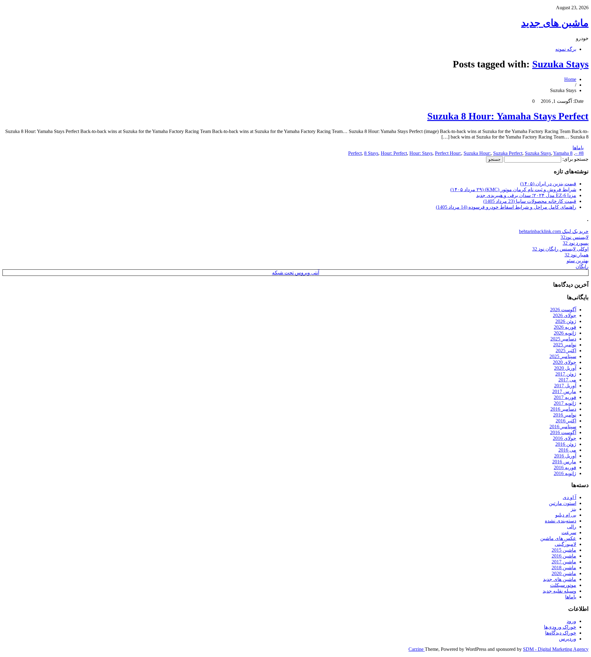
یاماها (578, 147)
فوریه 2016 (565, 467)
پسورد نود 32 (576, 243)
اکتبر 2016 (566, 420)
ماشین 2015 (564, 550)
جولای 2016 (564, 438)
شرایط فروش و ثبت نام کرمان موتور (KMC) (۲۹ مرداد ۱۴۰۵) (513, 189)
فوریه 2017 (565, 397)
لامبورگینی (565, 544)
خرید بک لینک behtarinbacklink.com (554, 231)
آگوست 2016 (563, 432)
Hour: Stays (420, 153)
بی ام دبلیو (565, 515)
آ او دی (569, 497)
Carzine (416, 649)
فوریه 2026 (565, 327)
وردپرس (567, 638)
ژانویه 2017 (565, 403)
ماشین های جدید (555, 22)
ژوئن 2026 (565, 321)
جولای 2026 (564, 315)
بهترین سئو (578, 260)
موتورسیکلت (563, 585)
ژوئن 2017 (565, 374)
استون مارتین (562, 503)
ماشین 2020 (564, 573)
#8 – (579, 153)
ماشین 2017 (564, 561)
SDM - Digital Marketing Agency (556, 649)
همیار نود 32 (577, 254)
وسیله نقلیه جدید (559, 591)
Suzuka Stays (560, 64)
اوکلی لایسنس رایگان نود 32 (560, 249)
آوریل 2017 (565, 385)
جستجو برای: (575, 159)
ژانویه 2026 (565, 333)
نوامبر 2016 (564, 414)
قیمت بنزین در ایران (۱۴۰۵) (548, 183)
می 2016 (567, 450)
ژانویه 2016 (565, 473)
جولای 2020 (564, 362)
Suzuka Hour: (477, 153)
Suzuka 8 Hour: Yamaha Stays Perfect (508, 116)
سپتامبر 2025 (562, 356)
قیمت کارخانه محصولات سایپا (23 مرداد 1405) (529, 201)
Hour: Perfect (394, 153)
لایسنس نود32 (575, 237)
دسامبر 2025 (563, 338)
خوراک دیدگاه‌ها (560, 632)
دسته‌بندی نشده (560, 520)
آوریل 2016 (565, 455)
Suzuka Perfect (507, 153)
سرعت (568, 532)
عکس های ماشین (558, 538)
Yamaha (561, 153)
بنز (573, 509)
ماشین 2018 (564, 567)
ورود (571, 621)
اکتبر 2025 (566, 350)
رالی (571, 526)
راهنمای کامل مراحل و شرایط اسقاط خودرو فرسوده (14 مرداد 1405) (506, 207)
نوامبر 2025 (564, 344)
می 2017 (567, 379)
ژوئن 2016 (565, 444)
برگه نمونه (565, 49)
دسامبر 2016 (563, 409)
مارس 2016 (564, 461)
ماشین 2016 (564, 555)
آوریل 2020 (565, 368)
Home (570, 79)
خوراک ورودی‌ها (560, 627)
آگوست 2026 (563, 309)
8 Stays (371, 153)
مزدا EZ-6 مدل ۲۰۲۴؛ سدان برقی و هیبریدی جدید (526, 195)
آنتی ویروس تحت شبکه (295, 272)
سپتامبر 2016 (562, 426)
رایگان (582, 266)
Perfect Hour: (448, 153)
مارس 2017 (564, 391)
